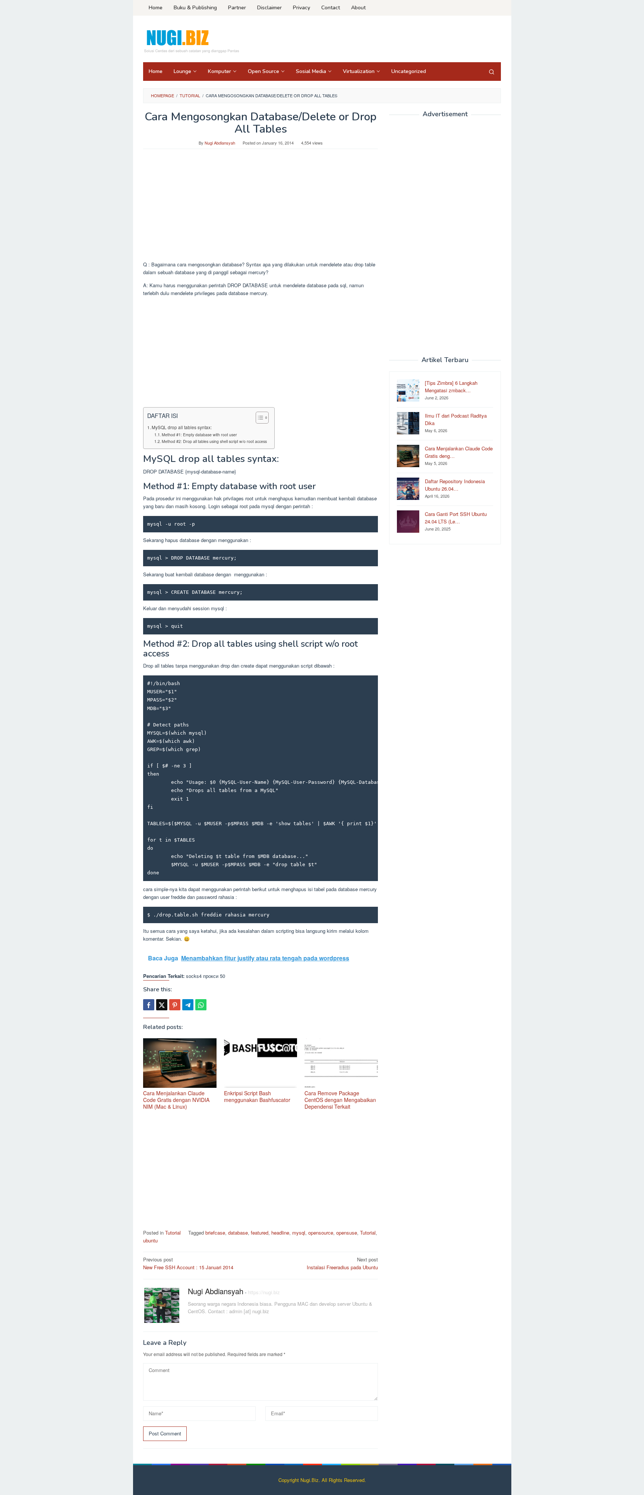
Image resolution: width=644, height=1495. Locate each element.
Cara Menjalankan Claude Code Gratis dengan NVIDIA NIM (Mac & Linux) (176, 1099)
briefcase (215, 1232)
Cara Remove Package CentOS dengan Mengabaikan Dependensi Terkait (340, 1099)
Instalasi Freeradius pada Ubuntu (342, 1263)
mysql (298, 1232)
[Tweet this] (161, 1004)
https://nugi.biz (264, 1292)
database (238, 1232)
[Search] (491, 71)
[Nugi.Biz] (191, 41)
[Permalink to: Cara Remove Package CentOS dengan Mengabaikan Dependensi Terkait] (341, 1063)
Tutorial (173, 1232)
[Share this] (148, 1004)
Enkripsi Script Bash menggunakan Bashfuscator (257, 1096)
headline (280, 1232)
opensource (320, 1232)
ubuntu (150, 1240)
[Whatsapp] (200, 1004)
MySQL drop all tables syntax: (182, 427)
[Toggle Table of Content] (258, 417)
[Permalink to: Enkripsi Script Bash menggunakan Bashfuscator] (260, 1063)
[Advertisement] (260, 208)
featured (259, 1232)
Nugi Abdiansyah (215, 1291)
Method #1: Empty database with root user (199, 434)
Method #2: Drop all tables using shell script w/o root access (214, 441)
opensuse (346, 1232)
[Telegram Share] (187, 1004)
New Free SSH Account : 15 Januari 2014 (188, 1263)
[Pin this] (174, 1004)
